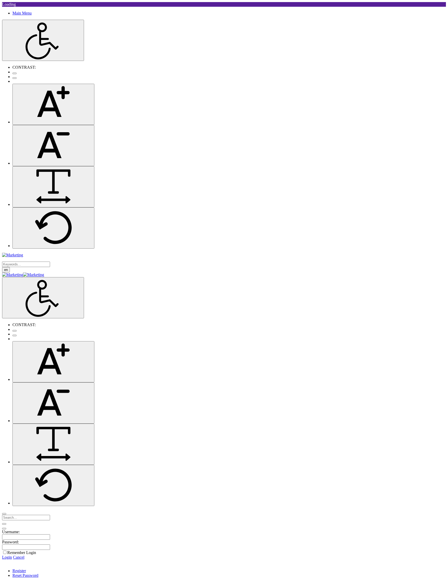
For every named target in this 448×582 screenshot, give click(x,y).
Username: (11, 532)
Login (7, 557)
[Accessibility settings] (43, 40)
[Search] (4, 514)
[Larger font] (53, 104)
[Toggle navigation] (4, 524)
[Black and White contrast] (14, 78)
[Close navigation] (4, 528)
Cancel (18, 557)
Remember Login (21, 552)
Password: (10, 542)
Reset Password (25, 575)
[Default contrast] (14, 73)
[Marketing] (12, 255)
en (6, 270)
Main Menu (22, 13)
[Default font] (53, 228)
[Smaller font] (53, 145)
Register (19, 571)
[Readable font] (53, 186)
